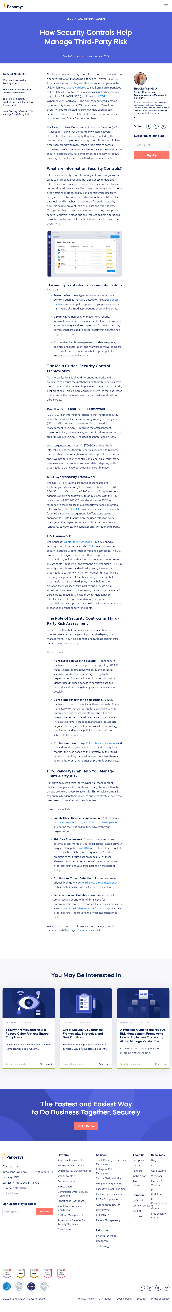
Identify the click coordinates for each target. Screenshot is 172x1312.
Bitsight (137, 1211)
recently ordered (76, 87)
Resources (158, 1155)
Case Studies (158, 1170)
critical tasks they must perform (82, 908)
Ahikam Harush (126, 1022)
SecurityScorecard (143, 1205)
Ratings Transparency (108, 1220)
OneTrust (138, 1216)
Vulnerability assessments (101, 743)
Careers (137, 1165)
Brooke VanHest (71, 56)
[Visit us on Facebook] (142, 1288)
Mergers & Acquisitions (109, 1183)
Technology (103, 1246)
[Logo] (13, 6)
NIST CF (74, 509)
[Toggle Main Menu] (166, 6)
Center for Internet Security (80, 541)
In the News (139, 1176)
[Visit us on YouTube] (166, 1288)
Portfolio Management (70, 1215)
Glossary (156, 1208)
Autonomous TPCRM (108, 1204)
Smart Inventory (66, 1176)
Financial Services (106, 1235)
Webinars (156, 1176)
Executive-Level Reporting (111, 1189)
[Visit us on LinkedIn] (150, 1288)
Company (138, 1160)
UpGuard (138, 1200)
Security (141, 1298)
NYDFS (102, 96)
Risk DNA (84, 848)
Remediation (64, 1186)
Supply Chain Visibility (108, 1178)
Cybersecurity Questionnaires (74, 1170)
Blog (70, 19)
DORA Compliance (107, 1199)
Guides (155, 1165)
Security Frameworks (91, 19)
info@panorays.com (15, 1171)
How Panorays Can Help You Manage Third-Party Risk (18, 113)
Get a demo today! (88, 930)
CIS (91, 546)
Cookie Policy (124, 1298)
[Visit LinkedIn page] (135, 117)
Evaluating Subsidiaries (109, 1194)
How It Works (104, 1210)
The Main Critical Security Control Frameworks (17, 91)
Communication (66, 1181)
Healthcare (102, 1241)
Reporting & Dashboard (70, 1201)
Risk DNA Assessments (70, 1160)
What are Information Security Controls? (15, 82)
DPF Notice (105, 1298)
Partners (137, 1170)
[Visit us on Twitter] (158, 1288)
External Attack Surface (70, 1165)
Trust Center (64, 1229)
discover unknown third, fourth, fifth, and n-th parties (85, 822)
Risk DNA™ (102, 1215)
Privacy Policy (86, 1298)
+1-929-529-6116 (42, 1171)
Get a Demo (86, 1126)
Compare (139, 1195)
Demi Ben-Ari (11, 1022)
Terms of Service (160, 1298)
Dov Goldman (69, 1022)
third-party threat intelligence (100, 882)
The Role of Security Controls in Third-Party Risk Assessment (18, 101)
